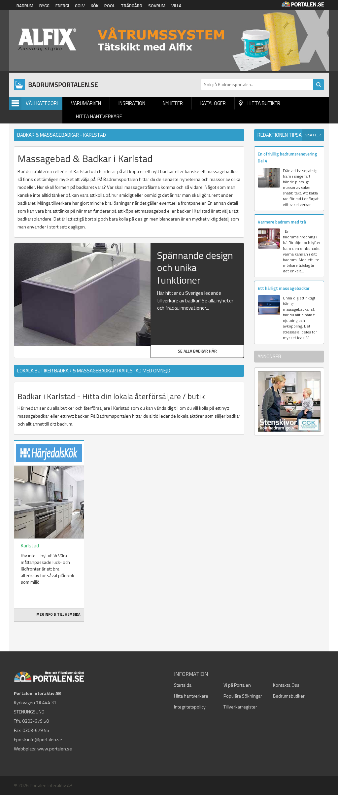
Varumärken (86, 103)
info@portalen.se (44, 739)
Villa (176, 5)
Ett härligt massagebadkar (284, 288)
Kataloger (213, 103)
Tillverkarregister (240, 706)
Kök (94, 5)
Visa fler (313, 135)
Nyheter (173, 103)
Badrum (25, 5)
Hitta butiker (264, 103)
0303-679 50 (35, 720)
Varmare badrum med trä (282, 222)
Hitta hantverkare (99, 116)
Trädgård (131, 5)
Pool (109, 5)
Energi (62, 5)
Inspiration (131, 103)
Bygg (44, 5)
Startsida (182, 684)
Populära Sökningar (242, 695)
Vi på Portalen (237, 684)
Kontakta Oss (286, 684)
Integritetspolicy (190, 706)
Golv (80, 5)
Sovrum (156, 5)
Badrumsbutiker (289, 695)
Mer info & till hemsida (58, 614)
